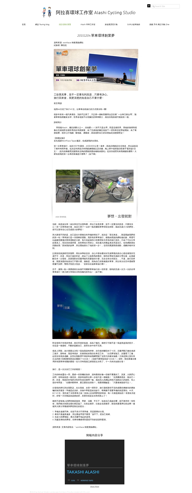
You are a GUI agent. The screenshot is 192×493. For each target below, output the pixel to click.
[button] (94, 462)
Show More (94, 487)
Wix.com (86, 492)
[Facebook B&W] (148, 5)
